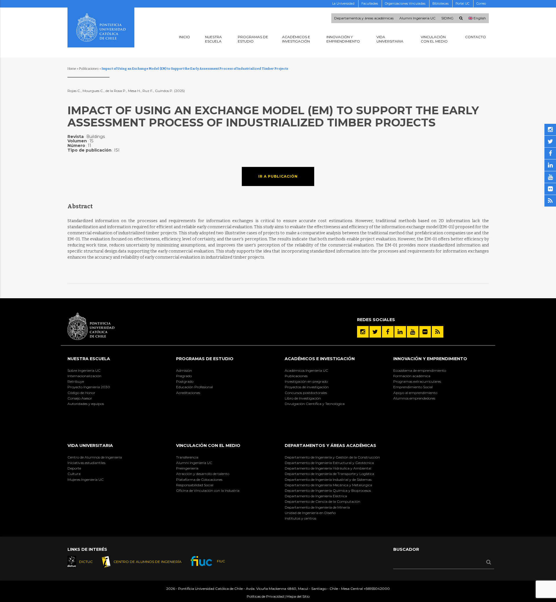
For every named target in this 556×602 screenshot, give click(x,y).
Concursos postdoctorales (306, 393)
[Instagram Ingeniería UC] (363, 332)
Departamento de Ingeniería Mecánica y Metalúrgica (328, 485)
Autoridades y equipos (85, 404)
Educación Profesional (194, 387)
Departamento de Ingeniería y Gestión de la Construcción (332, 457)
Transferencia (187, 457)
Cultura (74, 474)
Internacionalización (84, 376)
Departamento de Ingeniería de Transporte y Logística (329, 474)
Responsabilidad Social (194, 485)
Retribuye (75, 381)
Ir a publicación (278, 176)
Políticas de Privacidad (265, 596)
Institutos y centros (300, 518)
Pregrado (184, 376)
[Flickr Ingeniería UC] (425, 332)
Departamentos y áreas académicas (364, 18)
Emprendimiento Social (413, 387)
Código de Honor (81, 393)
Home (71, 69)
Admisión (184, 370)
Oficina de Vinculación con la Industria (207, 490)
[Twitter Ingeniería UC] (375, 332)
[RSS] (437, 332)
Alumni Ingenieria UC (417, 18)
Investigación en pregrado (306, 381)
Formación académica (411, 376)
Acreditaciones (188, 393)
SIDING (447, 18)
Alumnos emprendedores (414, 398)
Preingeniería (187, 468)
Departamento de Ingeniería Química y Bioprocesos (328, 490)
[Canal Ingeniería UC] (412, 332)
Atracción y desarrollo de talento (202, 474)
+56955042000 (377, 588)
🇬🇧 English (477, 18)
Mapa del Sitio (298, 596)
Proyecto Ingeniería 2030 (88, 387)
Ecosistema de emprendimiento (419, 370)
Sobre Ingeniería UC (83, 370)
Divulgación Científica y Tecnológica (315, 404)
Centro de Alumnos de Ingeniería (94, 457)
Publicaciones (89, 69)
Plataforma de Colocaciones (199, 479)
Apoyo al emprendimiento (415, 393)
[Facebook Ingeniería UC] (388, 332)
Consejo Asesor (79, 398)
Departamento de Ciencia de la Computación (322, 501)
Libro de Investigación (303, 398)
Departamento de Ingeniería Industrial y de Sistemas (328, 479)
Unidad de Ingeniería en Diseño (310, 513)
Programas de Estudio (204, 358)
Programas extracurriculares (417, 381)
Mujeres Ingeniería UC (85, 479)
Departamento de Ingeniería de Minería (317, 507)
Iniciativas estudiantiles (86, 463)
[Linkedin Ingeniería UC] (400, 332)
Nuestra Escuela (88, 358)
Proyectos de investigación (307, 387)
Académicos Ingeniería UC (306, 370)
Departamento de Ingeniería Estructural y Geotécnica (329, 463)
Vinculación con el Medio (208, 445)
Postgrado (184, 381)
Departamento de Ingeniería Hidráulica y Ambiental (328, 468)
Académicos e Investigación (320, 358)
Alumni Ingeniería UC (194, 463)
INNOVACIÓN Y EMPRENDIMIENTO (430, 358)
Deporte (74, 468)
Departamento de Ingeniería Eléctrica (316, 496)
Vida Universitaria (90, 445)
